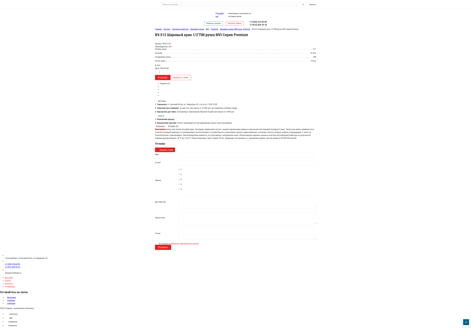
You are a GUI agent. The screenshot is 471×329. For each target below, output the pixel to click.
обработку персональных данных (185, 244)
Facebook (11, 300)
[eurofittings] (219, 15)
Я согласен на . (179, 244)
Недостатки (160, 217)
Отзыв (157, 233)
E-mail (158, 162)
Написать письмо (213, 23)
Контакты (9, 284)
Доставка (9, 278)
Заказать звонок (235, 23)
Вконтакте (11, 297)
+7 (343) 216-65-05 (258, 22)
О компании (10, 287)
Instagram (11, 303)
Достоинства (160, 202)
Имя (157, 154)
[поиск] (295, 5)
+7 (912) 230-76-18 (258, 24)
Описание (160, 126)
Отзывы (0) (173, 126)
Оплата (8, 281)
